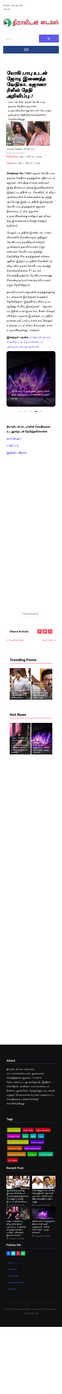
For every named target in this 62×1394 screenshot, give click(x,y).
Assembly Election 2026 (18, 1142)
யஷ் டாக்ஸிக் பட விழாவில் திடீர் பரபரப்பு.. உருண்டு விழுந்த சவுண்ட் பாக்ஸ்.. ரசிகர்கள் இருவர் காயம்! (19, 745)
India (33, 1136)
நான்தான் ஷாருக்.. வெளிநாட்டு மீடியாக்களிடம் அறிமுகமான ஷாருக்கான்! (29, 342)
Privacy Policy (13, 1275)
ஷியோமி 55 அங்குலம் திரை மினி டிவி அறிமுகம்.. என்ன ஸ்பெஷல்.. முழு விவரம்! (30, 378)
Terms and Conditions (16, 1282)
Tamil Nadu (28, 1130)
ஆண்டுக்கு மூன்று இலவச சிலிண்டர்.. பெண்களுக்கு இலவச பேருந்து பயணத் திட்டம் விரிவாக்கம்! (19, 690)
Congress (32, 1154)
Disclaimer (12, 1288)
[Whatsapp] (23, 1253)
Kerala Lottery (37, 1142)
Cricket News (14, 1136)
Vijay (41, 1136)
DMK (25, 1136)
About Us (11, 1262)
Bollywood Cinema (32, 1148)
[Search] (49, 39)
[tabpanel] (31, 379)
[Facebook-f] (8, 1253)
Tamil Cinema (30, 613)
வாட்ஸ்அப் (14, 438)
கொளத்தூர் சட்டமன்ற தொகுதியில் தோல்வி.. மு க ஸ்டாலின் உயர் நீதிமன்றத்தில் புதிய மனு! (40, 690)
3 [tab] (31, 412)
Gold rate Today (14, 1148)
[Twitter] (13, 1253)
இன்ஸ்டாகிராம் (17, 452)
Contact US (12, 1269)
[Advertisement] (31, 488)
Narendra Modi (45, 1154)
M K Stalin (12, 1160)
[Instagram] (18, 1253)
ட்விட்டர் (12, 445)
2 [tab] (25, 412)
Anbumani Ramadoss (16, 1154)
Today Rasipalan (43, 1130)
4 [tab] (36, 412)
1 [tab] (19, 412)
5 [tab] (41, 412)
